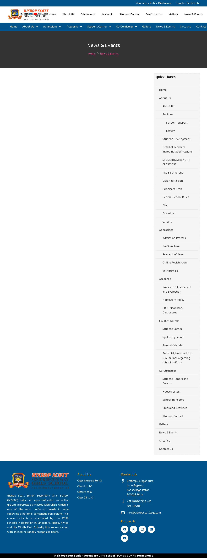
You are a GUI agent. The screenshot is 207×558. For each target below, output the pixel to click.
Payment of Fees (173, 254)
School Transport (177, 122)
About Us (165, 98)
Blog (165, 205)
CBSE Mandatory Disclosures (173, 310)
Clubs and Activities (175, 408)
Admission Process (174, 238)
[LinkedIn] (30, 13)
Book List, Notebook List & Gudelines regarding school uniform (178, 358)
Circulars (164, 440)
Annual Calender (173, 345)
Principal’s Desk (172, 189)
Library (170, 131)
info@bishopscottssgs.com (144, 512)
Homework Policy (173, 300)
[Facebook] (16, 13)
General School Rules (176, 197)
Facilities (168, 114)
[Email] (39, 13)
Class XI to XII (85, 497)
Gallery (163, 424)
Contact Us (166, 449)
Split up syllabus (173, 337)
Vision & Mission (173, 181)
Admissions (166, 230)
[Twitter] (21, 13)
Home (162, 90)
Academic (165, 279)
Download (169, 213)
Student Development (177, 139)
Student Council (173, 416)
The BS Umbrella (173, 172)
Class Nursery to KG (89, 480)
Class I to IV (84, 486)
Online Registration (175, 262)
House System (171, 391)
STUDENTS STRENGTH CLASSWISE (176, 162)
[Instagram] (26, 14)
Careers (167, 221)
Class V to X (84, 492)
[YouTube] (35, 13)
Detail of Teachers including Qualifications (177, 149)
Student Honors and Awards (175, 381)
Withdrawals (170, 271)
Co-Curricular (167, 371)
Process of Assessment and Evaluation (177, 289)
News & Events (168, 432)
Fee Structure (171, 246)
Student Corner (169, 321)
